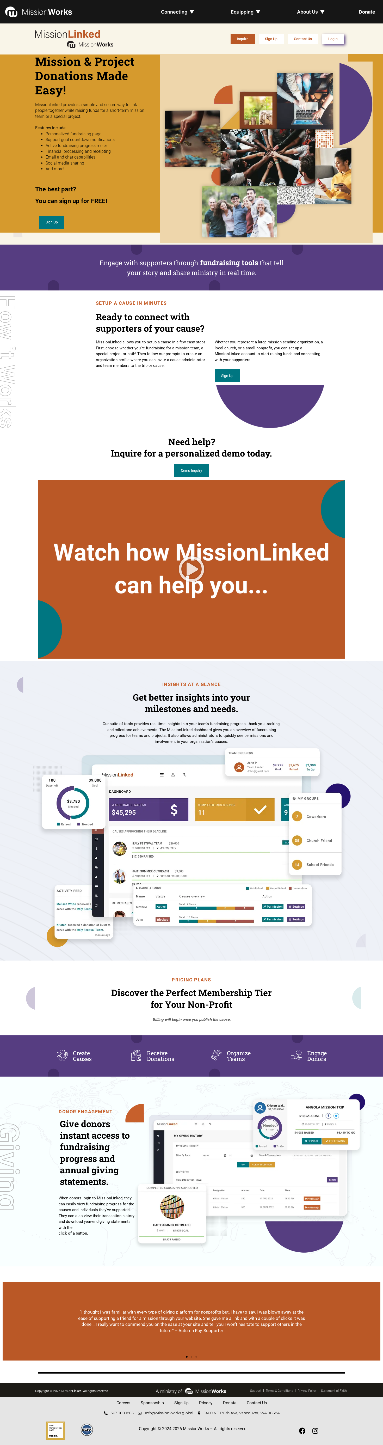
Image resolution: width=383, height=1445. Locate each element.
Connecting (177, 12)
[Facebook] (302, 1430)
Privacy (206, 1402)
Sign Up (181, 1402)
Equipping (246, 12)
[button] (191, 569)
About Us (311, 12)
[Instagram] (315, 1430)
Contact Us (257, 1402)
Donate (367, 12)
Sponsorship (152, 1402)
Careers (123, 1402)
